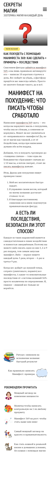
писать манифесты (14, 166)
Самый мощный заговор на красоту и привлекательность (30, 433)
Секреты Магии (13, 7)
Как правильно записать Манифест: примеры (21, 372)
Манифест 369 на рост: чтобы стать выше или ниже (30, 420)
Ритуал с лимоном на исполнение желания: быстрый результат (28, 358)
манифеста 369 (24, 122)
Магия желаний (12, 49)
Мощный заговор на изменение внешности (26, 394)
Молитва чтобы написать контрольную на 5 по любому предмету (30, 409)
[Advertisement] (25, 319)
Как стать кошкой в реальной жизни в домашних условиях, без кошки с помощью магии (30, 447)
